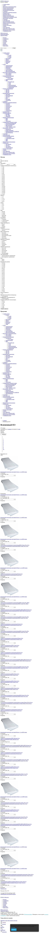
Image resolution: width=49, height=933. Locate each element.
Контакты (5, 44)
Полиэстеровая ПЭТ (10, 124)
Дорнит (4, 26)
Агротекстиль (9, 106)
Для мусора (8, 121)
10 (3, 449)
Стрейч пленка (6, 4)
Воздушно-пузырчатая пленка (9, 6)
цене (19, 429)
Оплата (4, 42)
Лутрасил (8, 109)
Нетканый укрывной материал (9, 12)
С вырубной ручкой (10, 138)
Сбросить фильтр (4, 308)
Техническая (8, 77)
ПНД (7, 119)
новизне (10, 429)
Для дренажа (8, 144)
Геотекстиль (5, 24)
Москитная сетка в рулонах (9, 29)
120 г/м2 (7, 89)
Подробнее (13, 927)
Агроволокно (8, 110)
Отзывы (5, 40)
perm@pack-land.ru (5, 34)
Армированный (9, 65)
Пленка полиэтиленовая (8, 7)
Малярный (8, 67)
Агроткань (8, 107)
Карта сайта (5, 45)
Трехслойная (8, 74)
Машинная (8, 58)
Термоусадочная (9, 79)
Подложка (8, 99)
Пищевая (8, 62)
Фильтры (4, 434)
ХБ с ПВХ (8, 115)
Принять (14, 929)
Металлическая (9, 125)
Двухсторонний (9, 70)
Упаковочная (11, 87)
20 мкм (9, 56)
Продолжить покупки (12, 920)
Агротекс (8, 108)
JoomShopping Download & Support (8, 894)
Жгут (7, 97)
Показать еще (3, 888)
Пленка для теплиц (7, 25)
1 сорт (9, 82)
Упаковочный (9, 66)
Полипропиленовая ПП (11, 123)
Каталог (5, 37)
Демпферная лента (7, 31)
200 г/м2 (7, 92)
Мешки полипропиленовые (9, 22)
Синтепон (5, 19)
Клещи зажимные (9, 130)
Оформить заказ (4, 920)
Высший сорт (11, 81)
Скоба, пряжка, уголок (10, 126)
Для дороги (8, 146)
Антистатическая (12, 85)
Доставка (5, 41)
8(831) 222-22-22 (4, 33)
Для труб (8, 96)
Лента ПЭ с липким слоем (9, 28)
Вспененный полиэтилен (8, 10)
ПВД (7, 80)
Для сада (7, 145)
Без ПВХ (8, 114)
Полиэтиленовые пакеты (8, 21)
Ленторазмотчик (9, 132)
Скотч (4, 5)
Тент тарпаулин (6, 27)
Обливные (8, 116)
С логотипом (8, 69)
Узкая (7, 63)
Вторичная (8, 61)
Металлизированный (10, 71)
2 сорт (9, 84)
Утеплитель (8, 100)
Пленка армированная (8, 9)
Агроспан (8, 104)
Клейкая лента (6, 13)
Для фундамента (9, 147)
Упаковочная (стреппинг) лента (10, 17)
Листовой (8, 94)
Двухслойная (8, 73)
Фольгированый (9, 95)
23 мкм (9, 57)
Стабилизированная (12, 86)
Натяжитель (8, 129)
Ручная (7, 54)
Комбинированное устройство (12, 131)
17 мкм (9, 55)
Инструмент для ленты (8, 18)
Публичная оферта (28, 914)
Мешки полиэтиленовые (8, 16)
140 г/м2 (7, 91)
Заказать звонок (4, 35)
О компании (5, 38)
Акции (4, 43)
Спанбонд (5, 11)
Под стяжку (10, 78)
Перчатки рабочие (7, 14)
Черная (7, 59)
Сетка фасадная (6, 20)
